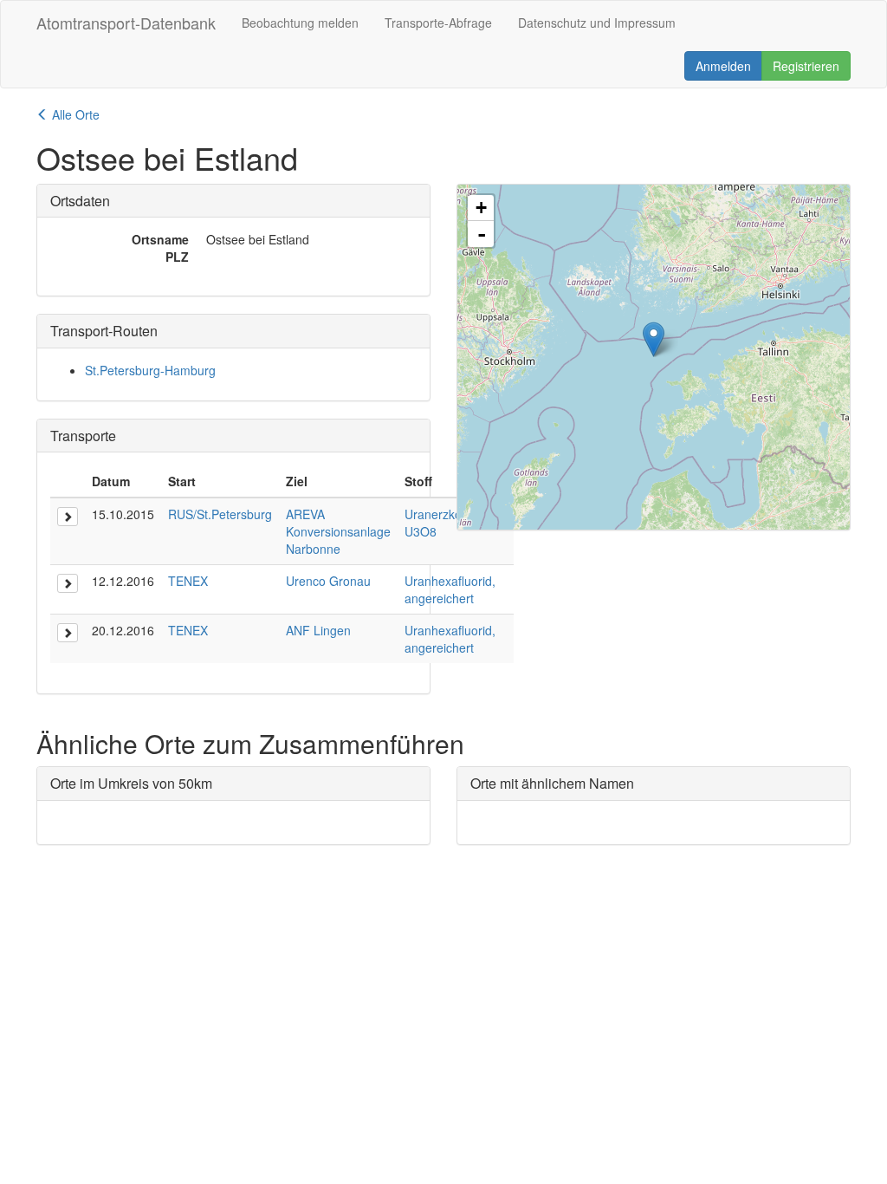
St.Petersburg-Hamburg (150, 370)
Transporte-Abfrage (438, 22)
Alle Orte (74, 114)
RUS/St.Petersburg (220, 514)
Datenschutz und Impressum (597, 22)
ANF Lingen (318, 630)
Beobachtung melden (300, 22)
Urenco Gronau (328, 580)
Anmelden (723, 66)
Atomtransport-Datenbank (126, 22)
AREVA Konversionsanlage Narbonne (338, 531)
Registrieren (806, 66)
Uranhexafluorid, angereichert (450, 589)
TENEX (188, 580)
